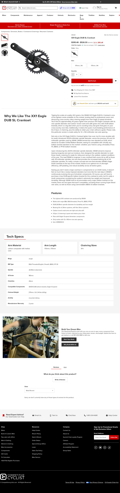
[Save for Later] (115, 81)
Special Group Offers (39, 444)
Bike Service (36, 457)
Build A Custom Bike (8, 434)
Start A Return (36, 437)
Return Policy (36, 434)
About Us (66, 434)
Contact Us (66, 430)
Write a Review (60, 380)
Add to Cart (92, 81)
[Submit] (20, 8)
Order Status (36, 440)
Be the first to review (111, 35)
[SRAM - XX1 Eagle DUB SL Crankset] (4, 45)
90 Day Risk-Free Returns (81, 93)
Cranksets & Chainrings (31, 31)
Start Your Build (69, 339)
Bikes (3, 430)
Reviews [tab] (56, 367)
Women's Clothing (7, 444)
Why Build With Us (70, 344)
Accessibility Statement (70, 447)
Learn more (101, 45)
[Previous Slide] (19, 2)
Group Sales (67, 450)
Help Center (36, 430)
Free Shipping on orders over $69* (84, 90)
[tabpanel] (60, 273)
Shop (3, 427)
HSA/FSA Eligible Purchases (10, 461)
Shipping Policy (37, 454)
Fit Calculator (5, 457)
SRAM (73, 35)
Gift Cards (4, 454)
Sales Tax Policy (37, 450)
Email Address (99, 433)
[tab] (15, 236)
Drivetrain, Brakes (16, 31)
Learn (34, 447)
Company (66, 427)
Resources (35, 427)
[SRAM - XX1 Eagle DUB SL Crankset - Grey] (4, 37)
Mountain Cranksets (46, 31)
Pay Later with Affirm (8, 437)
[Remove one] (72, 74)
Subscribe (114, 437)
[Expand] (115, 103)
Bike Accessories (6, 447)
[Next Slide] (100, 2)
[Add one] (80, 74)
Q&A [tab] (65, 367)
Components (5, 31)
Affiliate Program (68, 444)
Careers (65, 440)
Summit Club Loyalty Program (72, 437)
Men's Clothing (6, 440)
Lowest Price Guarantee (81, 96)
